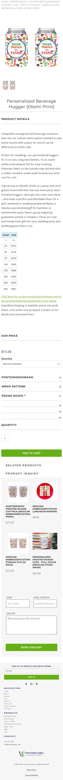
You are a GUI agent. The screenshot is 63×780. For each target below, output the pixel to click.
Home (4, 1)
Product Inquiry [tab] (22, 473)
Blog (5, 698)
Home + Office (9, 721)
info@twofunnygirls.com (12, 744)
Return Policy (31, 770)
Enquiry (10, 613)
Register (7, 696)
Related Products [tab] (23, 465)
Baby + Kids (8, 726)
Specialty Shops (10, 716)
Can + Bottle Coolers (27, 4)
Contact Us (8, 703)
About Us (7, 701)
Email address (42, 597)
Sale (5, 732)
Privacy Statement (31, 775)
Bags (6, 729)
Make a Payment (10, 706)
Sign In (6, 693)
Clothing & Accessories (12, 724)
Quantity (6, 358)
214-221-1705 (9, 742)
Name (9, 597)
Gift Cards (7, 708)
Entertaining (18, 1)
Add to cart (31, 453)
